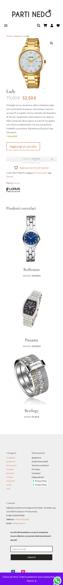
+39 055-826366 (22, 519)
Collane (9, 477)
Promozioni (41, 172)
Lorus (17, 183)
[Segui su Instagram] (23, 572)
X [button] (35, 580)
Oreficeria (10, 461)
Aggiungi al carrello (23, 146)
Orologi (9, 469)
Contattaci (36, 473)
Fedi (8, 488)
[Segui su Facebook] (13, 572)
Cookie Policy (41, 485)
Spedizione (36, 457)
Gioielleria (10, 457)
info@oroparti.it (19, 523)
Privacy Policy (41, 481)
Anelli (8, 485)
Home (9, 36)
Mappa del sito (38, 477)
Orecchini (10, 481)
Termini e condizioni (40, 465)
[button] (51, 43)
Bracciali (10, 473)
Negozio (18, 36)
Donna (9, 176)
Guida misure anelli (40, 461)
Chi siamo (36, 469)
